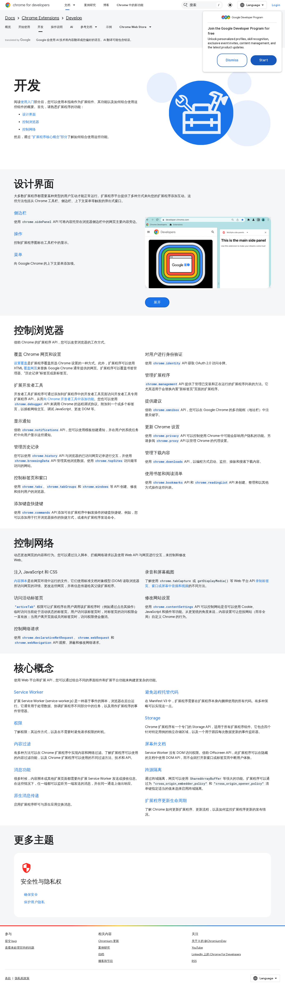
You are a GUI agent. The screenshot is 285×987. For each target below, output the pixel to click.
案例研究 (90, 5)
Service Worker (28, 692)
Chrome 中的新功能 (130, 5)
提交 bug (11, 941)
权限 (18, 723)
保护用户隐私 (34, 902)
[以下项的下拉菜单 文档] (75, 5)
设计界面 (29, 114)
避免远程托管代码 (161, 692)
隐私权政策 (22, 978)
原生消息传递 (26, 795)
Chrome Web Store (132, 27)
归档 (101, 954)
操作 (18, 233)
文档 (67, 5)
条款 (8, 978)
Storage (152, 718)
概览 (8, 27)
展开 (157, 302)
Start (263, 60)
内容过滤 (22, 744)
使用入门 (27, 102)
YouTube (197, 947)
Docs (10, 18)
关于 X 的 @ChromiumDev (209, 941)
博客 (106, 5)
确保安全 (31, 895)
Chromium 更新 (108, 941)
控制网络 (29, 129)
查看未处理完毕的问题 (19, 947)
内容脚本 (20, 581)
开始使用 (24, 27)
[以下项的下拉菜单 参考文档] (97, 26)
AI (71, 27)
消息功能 (22, 769)
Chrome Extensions (40, 18)
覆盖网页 (30, 368)
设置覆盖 (20, 363)
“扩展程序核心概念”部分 (49, 137)
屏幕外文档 (155, 744)
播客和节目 (105, 961)
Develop (74, 18)
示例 (109, 27)
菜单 (18, 254)
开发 (40, 27)
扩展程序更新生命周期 (166, 800)
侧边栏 (20, 213)
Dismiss (232, 60)
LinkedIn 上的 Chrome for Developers (216, 954)
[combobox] (202, 5)
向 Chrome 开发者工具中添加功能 (68, 399)
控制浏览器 (30, 122)
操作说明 (57, 27)
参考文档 (86, 27)
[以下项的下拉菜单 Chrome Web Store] (151, 26)
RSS (194, 961)
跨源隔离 (153, 769)
